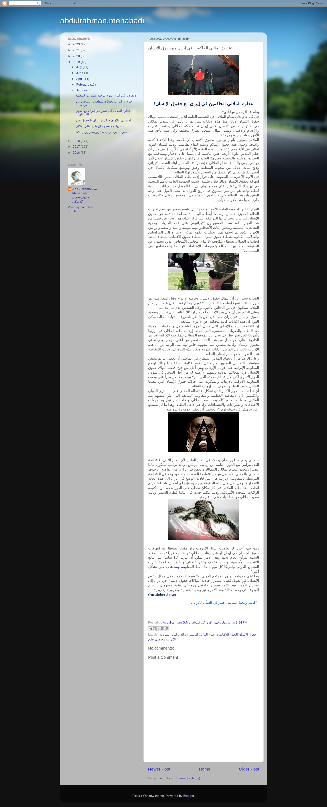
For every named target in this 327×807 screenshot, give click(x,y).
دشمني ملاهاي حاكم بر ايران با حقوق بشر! (103, 120)
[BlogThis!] (154, 628)
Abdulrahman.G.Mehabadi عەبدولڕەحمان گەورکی (84, 195)
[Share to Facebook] (163, 628)
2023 (77, 44)
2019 (77, 62)
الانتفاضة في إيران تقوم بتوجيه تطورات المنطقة (106, 95)
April (79, 78)
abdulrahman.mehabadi (102, 20)
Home (204, 769)
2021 (77, 50)
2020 (77, 56)
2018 (77, 141)
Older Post (249, 769)
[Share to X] (158, 628)
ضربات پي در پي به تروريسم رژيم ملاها (101, 132)
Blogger (188, 795)
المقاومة (187, 567)
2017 (77, 146)
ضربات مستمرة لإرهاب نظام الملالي (98, 126)
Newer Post (159, 769)
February (83, 84)
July (79, 67)
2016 (77, 152)
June (80, 72)
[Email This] (150, 628)
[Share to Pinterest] (167, 628)
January (82, 90)
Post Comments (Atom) (183, 778)
